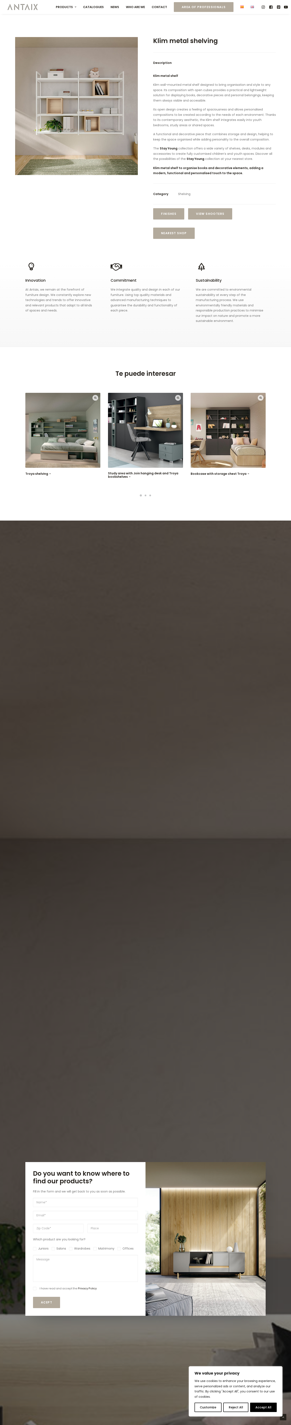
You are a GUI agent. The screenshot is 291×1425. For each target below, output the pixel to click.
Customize (208, 1407)
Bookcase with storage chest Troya (218, 474)
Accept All (263, 1407)
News (115, 7)
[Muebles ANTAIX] (22, 7)
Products (64, 7)
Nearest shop (174, 233)
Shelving (184, 194)
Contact (159, 7)
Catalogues (93, 7)
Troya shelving (36, 474)
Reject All (236, 1407)
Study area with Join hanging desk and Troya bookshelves (143, 475)
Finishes (168, 214)
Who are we (135, 7)
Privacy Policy (87, 1288)
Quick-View (95, 398)
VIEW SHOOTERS (210, 214)
